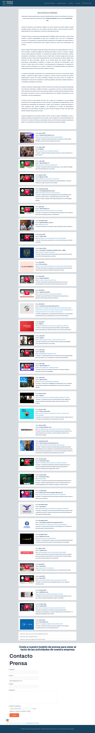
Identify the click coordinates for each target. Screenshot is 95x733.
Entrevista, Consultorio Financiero (46, 252)
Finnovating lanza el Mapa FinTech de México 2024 (50, 623)
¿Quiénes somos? (61, 3)
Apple (41, 415)
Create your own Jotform (32, 723)
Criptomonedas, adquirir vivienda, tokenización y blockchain (52, 580)
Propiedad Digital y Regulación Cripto (47, 353)
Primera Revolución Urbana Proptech (47, 538)
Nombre (12, 669)
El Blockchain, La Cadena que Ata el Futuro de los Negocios (52, 524)
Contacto (70, 3)
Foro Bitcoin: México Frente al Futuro (47, 280)
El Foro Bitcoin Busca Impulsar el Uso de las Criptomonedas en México (55, 266)
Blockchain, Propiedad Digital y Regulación (48, 381)
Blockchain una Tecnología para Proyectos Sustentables (52, 238)
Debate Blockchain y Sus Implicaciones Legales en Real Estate (53, 508)
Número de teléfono (15, 706)
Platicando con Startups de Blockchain (47, 165)
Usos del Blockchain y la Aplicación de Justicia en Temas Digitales (54, 429)
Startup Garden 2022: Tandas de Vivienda (48, 367)
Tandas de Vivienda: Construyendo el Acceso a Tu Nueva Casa (53, 413)
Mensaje (12, 690)
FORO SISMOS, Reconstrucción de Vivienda (49, 192)
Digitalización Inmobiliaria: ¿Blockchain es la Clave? (50, 594)
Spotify (37, 415)
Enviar (14, 715)
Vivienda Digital (42, 478)
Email (12, 675)
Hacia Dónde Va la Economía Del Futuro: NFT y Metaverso (52, 494)
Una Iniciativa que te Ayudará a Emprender (48, 151)
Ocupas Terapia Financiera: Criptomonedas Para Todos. (51, 339)
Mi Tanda (77, 3)
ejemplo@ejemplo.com (16, 681)
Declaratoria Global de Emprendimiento (47, 445)
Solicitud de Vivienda (49, 3)
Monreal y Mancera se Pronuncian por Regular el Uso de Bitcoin (53, 325)
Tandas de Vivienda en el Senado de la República (50, 294)
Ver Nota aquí (61, 445)
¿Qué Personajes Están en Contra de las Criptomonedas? (52, 552)
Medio (12, 684)
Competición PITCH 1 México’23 (46, 568)
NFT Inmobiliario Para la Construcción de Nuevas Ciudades (52, 462)
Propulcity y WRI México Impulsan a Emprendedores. (50, 137)
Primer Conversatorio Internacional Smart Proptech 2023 (51, 608)
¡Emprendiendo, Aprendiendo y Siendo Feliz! (48, 178)
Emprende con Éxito (43, 224)
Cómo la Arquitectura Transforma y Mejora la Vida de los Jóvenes (53, 397)
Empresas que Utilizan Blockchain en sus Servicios (50, 210)
